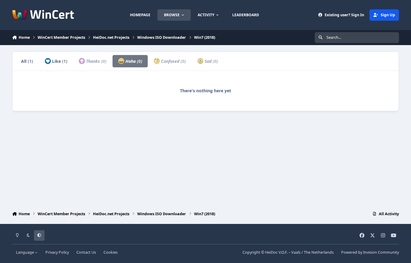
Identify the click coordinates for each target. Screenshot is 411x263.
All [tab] (27, 61)
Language (25, 252)
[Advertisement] (205, 160)
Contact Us (86, 252)
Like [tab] (59, 61)
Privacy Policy (57, 252)
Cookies (111, 252)
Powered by (370, 252)
